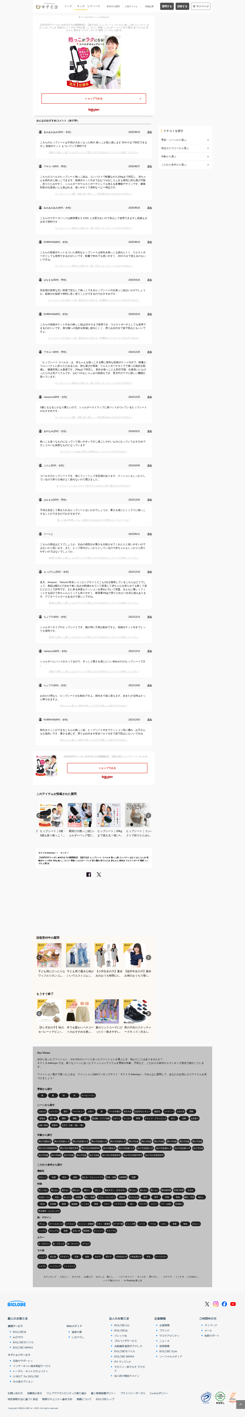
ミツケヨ (179, 1276)
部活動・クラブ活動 (101, 1118)
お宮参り (195, 1118)
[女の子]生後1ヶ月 (126, 1148)
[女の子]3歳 (56, 1155)
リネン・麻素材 (103, 1224)
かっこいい (99, 1231)
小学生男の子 (136, 1257)
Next (148, 815)
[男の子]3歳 (159, 1141)
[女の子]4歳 (69, 1155)
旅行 (66, 1111)
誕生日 (157, 1111)
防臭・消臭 (111, 1177)
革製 (174, 1224)
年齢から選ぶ (168, 156)
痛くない (155, 1190)
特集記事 (149, 6)
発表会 (42, 1118)
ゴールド (86, 1244)
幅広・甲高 (189, 1197)
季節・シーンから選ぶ (173, 139)
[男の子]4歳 (172, 1141)
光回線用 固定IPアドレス (128, 1346)
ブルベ (107, 1204)
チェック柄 (130, 1224)
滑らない (55, 1190)
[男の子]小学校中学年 (69, 1148)
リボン (164, 1224)
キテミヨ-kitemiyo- (47, 853)
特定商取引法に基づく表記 (23, 1399)
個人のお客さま (18, 1318)
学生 (148, 1257)
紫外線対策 (166, 1190)
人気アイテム (131, 6)
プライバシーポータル (132, 1393)
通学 (64, 1118)
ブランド (164, 1330)
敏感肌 (74, 1204)
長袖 (178, 1197)
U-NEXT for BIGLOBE (26, 1376)
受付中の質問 (113, 6)
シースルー (70, 1224)
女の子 (98, 1257)
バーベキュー (78, 1111)
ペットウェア (55, 1266)
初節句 (55, 1125)
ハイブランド (119, 1204)
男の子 (109, 1257)
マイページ (202, 6)
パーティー (169, 1111)
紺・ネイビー (73, 1244)
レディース (94, 6)
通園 (75, 1118)
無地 (185, 1224)
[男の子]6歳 (197, 1141)
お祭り (91, 1111)
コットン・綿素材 (86, 1224)
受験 (191, 1111)
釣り (173, 1118)
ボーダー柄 (118, 1224)
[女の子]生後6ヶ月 (164, 1148)
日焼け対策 (179, 1190)
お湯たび (88, 1276)
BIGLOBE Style (168, 1351)
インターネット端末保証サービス (32, 1366)
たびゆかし (192, 1276)
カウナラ (167, 1276)
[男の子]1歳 (133, 1141)
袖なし (201, 1197)
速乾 (75, 1177)
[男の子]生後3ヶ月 (80, 1141)
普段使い (87, 1231)
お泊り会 (181, 1111)
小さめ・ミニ (44, 1197)
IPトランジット (122, 1361)
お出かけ (42, 1111)
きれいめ (76, 1231)
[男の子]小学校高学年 (90, 1148)
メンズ (68, 6)
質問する (167, 6)
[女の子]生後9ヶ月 (182, 1148)
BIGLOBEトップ (105, 1399)
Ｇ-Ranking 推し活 (133, 1280)
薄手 (156, 1197)
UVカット (42, 1177)
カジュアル (54, 1231)
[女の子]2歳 (43, 1155)
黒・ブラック (59, 1244)
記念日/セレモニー (142, 1111)
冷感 (54, 1177)
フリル (153, 1224)
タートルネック (56, 1224)
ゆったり (68, 1197)
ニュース (164, 1341)
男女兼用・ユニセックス (49, 1211)
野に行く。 (154, 1276)
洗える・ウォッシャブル (92, 1177)
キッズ (81, 6)
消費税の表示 (34, 1393)
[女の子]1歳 (198, 1148)
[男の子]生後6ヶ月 (99, 1141)
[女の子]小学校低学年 (111, 1155)
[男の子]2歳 (146, 1141)
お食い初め (43, 1125)
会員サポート (212, 1335)
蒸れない (66, 1190)
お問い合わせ (15, 1393)
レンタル (85, 1204)
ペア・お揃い (166, 1204)
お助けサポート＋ (23, 1360)
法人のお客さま (119, 1318)
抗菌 (134, 1177)
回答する (182, 6)
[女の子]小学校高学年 (154, 1155)
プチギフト (65, 1257)
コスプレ (42, 1266)
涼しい (98, 1190)
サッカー (127, 1118)
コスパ (154, 1204)
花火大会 (127, 1111)
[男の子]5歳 (184, 1141)
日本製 (53, 1204)
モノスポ (141, 1276)
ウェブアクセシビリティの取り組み (66, 1393)
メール (208, 1330)
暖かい (87, 1190)
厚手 (145, 1197)
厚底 (96, 1204)
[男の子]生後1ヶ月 (62, 1141)
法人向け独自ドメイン (126, 1376)
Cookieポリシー (159, 1393)
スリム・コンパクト (106, 1197)
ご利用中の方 (207, 1318)
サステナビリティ (169, 1335)
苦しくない (43, 1190)
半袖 (167, 1197)
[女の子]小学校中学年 (132, 1155)
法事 (184, 1118)
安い (132, 1204)
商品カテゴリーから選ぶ (175, 148)
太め (57, 1197)
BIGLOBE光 (19, 1332)
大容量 (78, 1197)
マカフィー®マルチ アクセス (129, 1368)
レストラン (54, 1111)
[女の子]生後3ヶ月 (145, 1148)
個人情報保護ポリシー (103, 1393)
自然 (66, 1231)
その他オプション (23, 1381)
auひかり (18, 1337)
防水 (64, 1177)
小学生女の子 (121, 1257)
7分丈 (42, 1204)
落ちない (133, 1190)
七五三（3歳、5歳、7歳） (73, 1125)
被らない (144, 1190)
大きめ (190, 1190)
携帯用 (122, 1197)
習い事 (53, 1118)
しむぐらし (78, 1337)
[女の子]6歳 (94, 1155)
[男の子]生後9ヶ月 (118, 1141)
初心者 (53, 1257)
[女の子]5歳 (81, 1155)
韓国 (64, 1204)
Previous (39, 815)
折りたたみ (134, 1197)
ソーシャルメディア (170, 1356)
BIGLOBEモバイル (23, 1342)
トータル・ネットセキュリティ (30, 1371)
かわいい (196, 1224)
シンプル (42, 1231)
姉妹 (87, 1257)
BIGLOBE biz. (122, 1325)
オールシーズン (88, 1095)
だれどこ (64, 1276)
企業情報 (160, 1318)
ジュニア (42, 1257)
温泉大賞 (77, 1332)
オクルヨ (76, 1276)
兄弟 (76, 1257)
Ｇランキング (50, 1276)
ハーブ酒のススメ (111, 1280)
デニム (42, 1224)
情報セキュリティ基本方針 (57, 1399)
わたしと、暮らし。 (105, 1276)
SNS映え (179, 1204)
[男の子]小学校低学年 (47, 1148)
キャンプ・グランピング (155, 1118)
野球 (138, 1118)
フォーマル (111, 1231)
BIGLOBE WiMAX (23, 1347)
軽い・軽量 (90, 1197)
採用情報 (164, 1346)
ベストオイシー (126, 1276)
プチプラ (143, 1204)
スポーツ (117, 1118)
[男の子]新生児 (44, 1141)
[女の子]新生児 (109, 1148)
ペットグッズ (69, 1266)
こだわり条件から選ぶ (173, 164)
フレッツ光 (120, 1335)
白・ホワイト (44, 1244)
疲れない (76, 1190)
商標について (84, 1399)
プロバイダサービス (125, 1341)
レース (142, 1224)
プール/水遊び (114, 1111)
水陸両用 (123, 1177)
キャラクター (161, 1257)
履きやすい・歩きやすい (115, 1190)
